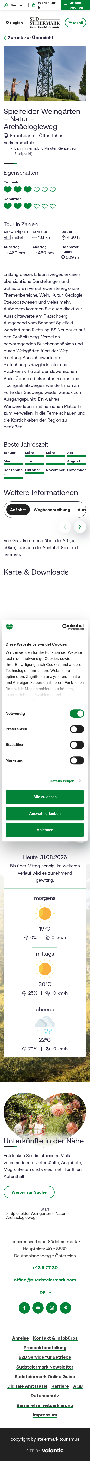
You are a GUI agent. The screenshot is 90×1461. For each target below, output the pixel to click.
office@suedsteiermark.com (45, 1279)
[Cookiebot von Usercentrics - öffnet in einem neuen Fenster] (63, 627)
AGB (78, 1386)
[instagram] (52, 1308)
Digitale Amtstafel (27, 1386)
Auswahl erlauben (45, 813)
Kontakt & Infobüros (55, 1338)
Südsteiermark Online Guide (45, 1376)
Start (45, 1209)
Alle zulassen (45, 797)
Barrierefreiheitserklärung (45, 1405)
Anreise (20, 1338)
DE (43, 1292)
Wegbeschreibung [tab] (52, 509)
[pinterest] (65, 1308)
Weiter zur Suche (29, 1192)
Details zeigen (62, 781)
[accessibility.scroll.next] (80, 526)
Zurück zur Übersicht (31, 37)
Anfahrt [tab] (18, 509)
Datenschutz (45, 1395)
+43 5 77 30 (45, 1267)
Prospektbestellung (45, 1347)
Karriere (60, 1386)
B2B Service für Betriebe (45, 1357)
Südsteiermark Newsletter (45, 1367)
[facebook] (24, 1308)
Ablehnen (45, 830)
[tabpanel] (45, 953)
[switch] (77, 729)
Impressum (45, 1414)
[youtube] (38, 1308)
